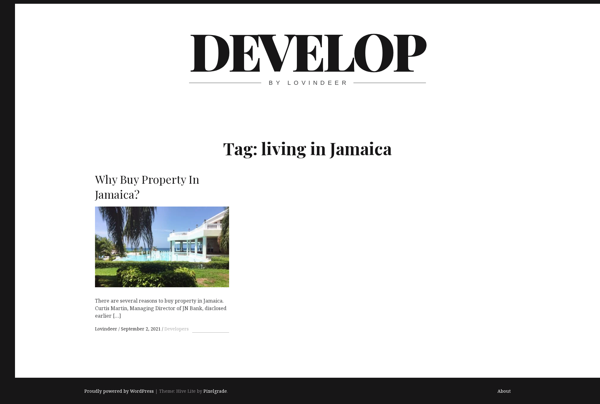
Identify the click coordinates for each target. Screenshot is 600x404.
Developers (176, 329)
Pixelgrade (215, 391)
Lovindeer (106, 329)
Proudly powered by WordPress (119, 391)
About (504, 391)
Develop (307, 50)
